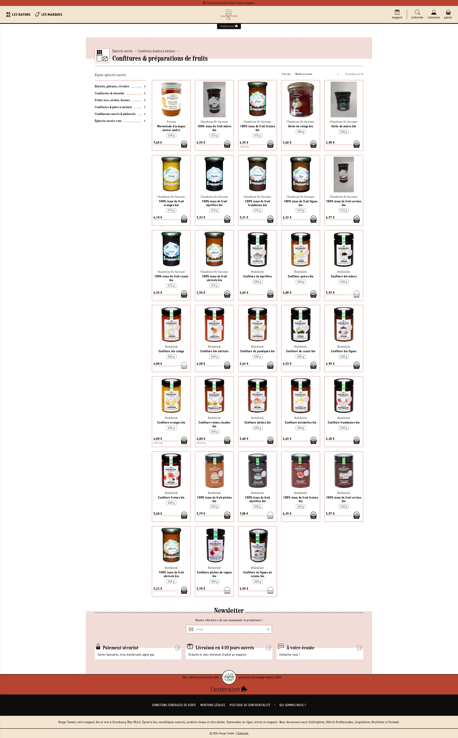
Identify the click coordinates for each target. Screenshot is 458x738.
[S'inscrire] (264, 629)
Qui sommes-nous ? (292, 705)
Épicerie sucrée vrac (108, 121)
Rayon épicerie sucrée (110, 75)
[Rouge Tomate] (229, 14)
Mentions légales (212, 705)
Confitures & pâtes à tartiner (156, 51)
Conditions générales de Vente (174, 705)
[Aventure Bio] (229, 677)
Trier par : (287, 74)
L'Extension (242, 733)
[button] (417, 15)
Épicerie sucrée (122, 51)
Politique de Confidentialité (250, 705)
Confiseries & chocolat (109, 93)
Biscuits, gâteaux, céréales (112, 86)
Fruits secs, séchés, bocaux (112, 100)
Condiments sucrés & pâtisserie (115, 114)
